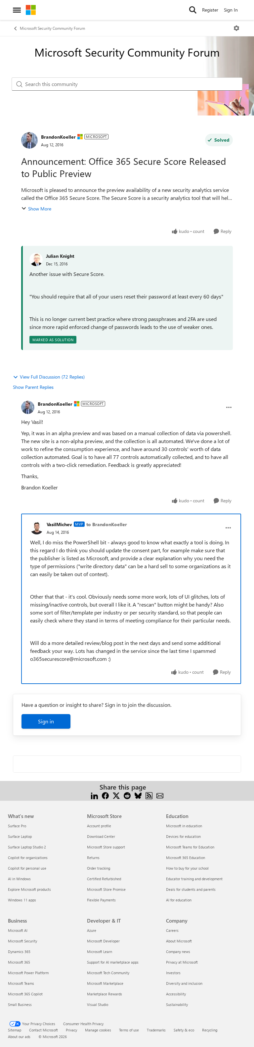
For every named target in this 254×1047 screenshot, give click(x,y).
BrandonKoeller (58, 137)
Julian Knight (60, 256)
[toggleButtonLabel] (236, 28)
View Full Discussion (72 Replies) (52, 377)
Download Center (101, 836)
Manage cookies (98, 1029)
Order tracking (98, 868)
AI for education (178, 899)
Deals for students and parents (191, 889)
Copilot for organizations (28, 857)
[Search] (193, 10)
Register (210, 10)
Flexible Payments (101, 899)
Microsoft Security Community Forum (52, 28)
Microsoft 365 (19, 962)
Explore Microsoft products (29, 889)
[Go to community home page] (31, 10)
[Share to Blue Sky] (138, 795)
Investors (173, 972)
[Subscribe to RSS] (149, 795)
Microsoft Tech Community (108, 972)
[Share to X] (116, 795)
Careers (172, 930)
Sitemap (14, 1029)
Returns (93, 857)
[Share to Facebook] (105, 795)
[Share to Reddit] (127, 795)
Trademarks (156, 1029)
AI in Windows (19, 878)
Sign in (46, 721)
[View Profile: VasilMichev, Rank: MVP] (36, 527)
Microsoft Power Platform (28, 972)
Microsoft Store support (106, 846)
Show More (39, 208)
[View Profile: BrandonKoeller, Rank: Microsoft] (29, 140)
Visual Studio (97, 1004)
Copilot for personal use (27, 868)
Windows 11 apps (22, 899)
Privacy (71, 1029)
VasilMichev (59, 524)
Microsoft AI (17, 930)
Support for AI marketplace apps (113, 962)
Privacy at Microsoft (182, 962)
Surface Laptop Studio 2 (27, 846)
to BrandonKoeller (106, 524)
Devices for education (183, 836)
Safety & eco (184, 1029)
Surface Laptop (20, 836)
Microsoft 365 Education (185, 857)
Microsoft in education (184, 825)
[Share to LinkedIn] (94, 795)
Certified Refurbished (104, 878)
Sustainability (177, 1004)
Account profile (99, 825)
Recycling (209, 1029)
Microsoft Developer (103, 940)
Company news (178, 951)
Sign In (231, 10)
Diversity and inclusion (184, 983)
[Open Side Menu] (17, 10)
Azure (91, 930)
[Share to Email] (159, 795)
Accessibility (176, 993)
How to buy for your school (187, 868)
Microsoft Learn (99, 951)
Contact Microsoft (43, 1029)
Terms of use (129, 1029)
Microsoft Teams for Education (190, 846)
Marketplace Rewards (104, 993)
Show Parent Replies (33, 387)
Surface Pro (17, 825)
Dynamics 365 (19, 951)
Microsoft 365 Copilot (25, 993)
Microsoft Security (22, 940)
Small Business (20, 1004)
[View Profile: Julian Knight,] (36, 259)
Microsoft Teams (21, 983)
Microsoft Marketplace (105, 983)
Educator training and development (194, 878)
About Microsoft (179, 940)
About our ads (19, 1036)
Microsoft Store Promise (106, 889)
